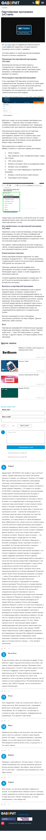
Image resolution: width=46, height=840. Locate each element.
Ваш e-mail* (6, 416)
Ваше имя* (6, 409)
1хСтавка (7, 45)
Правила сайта (23, 814)
